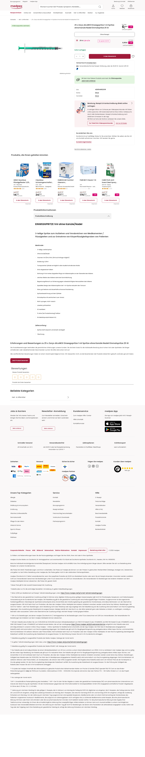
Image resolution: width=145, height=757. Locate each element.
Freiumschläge (100, 501)
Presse (28, 550)
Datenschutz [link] (49, 550)
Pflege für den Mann (17, 521)
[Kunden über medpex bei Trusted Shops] (124, 469)
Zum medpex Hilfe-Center (82, 415)
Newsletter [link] (56, 501)
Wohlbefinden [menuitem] (58, 13)
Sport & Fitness (15, 529)
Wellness (13, 537)
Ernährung (13, 509)
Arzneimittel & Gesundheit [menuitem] (42, 13)
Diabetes (13, 501)
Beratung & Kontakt (119, 1)
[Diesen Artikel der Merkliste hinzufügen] (133, 56)
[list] (40, 48)
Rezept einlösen (58, 509)
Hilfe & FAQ (99, 509)
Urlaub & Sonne (15, 525)
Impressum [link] (83, 550)
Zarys (97, 92)
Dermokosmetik (15, 517)
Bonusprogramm (58, 505)
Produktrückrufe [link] (100, 517)
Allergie (12, 497)
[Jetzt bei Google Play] (119, 429)
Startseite (13, 19)
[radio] (77, 40)
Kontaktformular (78, 423)
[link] (65, 477)
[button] (100, 123)
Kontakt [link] (97, 521)
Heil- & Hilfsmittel (24, 19)
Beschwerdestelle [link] (101, 513)
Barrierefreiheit (100, 529)
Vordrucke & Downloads (61, 517)
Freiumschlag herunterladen (62, 513)
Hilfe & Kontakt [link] (78, 419)
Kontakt (55, 497)
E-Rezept (98, 497)
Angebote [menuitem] (100, 13)
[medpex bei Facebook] (89, 466)
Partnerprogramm (59, 521)
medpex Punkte (100, 525)
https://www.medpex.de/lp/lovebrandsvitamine (88, 624)
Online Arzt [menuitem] (27, 13)
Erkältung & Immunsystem (19, 505)
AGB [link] (33, 550)
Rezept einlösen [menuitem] (15, 12)
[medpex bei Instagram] (93, 466)
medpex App (33, 1)
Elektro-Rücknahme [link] (62, 550)
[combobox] (71, 6)
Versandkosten (100, 505)
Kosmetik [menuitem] (68, 13)
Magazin (25, 1)
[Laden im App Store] (119, 423)
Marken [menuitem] (90, 13)
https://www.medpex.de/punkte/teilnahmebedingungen (67, 642)
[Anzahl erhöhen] (83, 56)
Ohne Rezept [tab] (104, 34)
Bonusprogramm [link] (15, 1)
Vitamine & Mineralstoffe (18, 513)
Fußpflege (13, 533)
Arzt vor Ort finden (121, 123)
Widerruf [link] (40, 550)
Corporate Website (17, 550)
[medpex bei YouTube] (97, 466)
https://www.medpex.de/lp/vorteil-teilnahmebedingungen (81, 593)
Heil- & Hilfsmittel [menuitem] (79, 13)
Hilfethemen (131, 1)
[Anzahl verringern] (76, 56)
